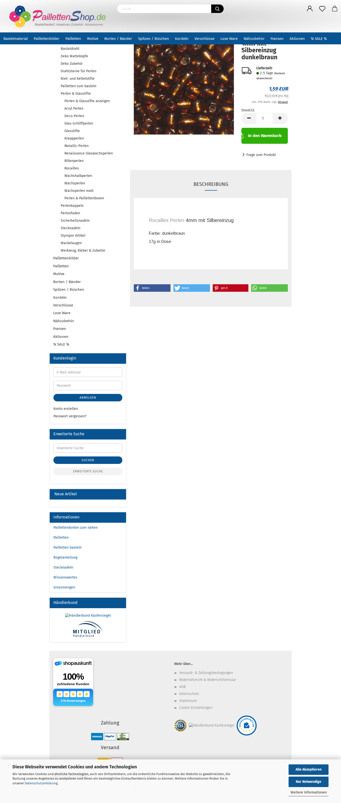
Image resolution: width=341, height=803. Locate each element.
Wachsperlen (74, 183)
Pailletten (73, 38)
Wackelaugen (71, 243)
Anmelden (88, 397)
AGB (182, 687)
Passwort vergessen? (69, 416)
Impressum (188, 701)
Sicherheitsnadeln (75, 221)
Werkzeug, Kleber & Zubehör (83, 250)
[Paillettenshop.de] (57, 16)
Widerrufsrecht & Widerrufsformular (207, 680)
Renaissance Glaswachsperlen (88, 153)
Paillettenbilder (46, 38)
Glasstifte (72, 131)
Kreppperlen (74, 138)
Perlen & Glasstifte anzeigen (87, 101)
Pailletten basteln (67, 547)
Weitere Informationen (309, 792)
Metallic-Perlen (76, 146)
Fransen (277, 38)
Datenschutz (189, 694)
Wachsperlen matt (79, 191)
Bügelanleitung (65, 557)
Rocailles (71, 168)
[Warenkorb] (335, 8)
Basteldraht (70, 49)
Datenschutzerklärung (41, 783)
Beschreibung (210, 184)
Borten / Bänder (118, 38)
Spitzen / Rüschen (153, 38)
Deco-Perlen (74, 116)
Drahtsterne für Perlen (78, 71)
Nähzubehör (254, 38)
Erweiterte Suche (88, 471)
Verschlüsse (204, 38)
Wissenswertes (65, 577)
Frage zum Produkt (261, 155)
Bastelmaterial (15, 38)
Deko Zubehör (72, 64)
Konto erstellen (65, 409)
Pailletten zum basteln (78, 86)
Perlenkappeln (72, 206)
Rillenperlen (74, 161)
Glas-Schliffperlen (78, 123)
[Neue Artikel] (120, 494)
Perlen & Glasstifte (76, 93)
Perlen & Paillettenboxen (84, 198)
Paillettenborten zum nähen (75, 527)
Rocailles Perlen (166, 220)
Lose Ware (229, 38)
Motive (92, 38)
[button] (152, 288)
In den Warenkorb (265, 135)
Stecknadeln (70, 228)
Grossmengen (64, 587)
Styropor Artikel (73, 235)
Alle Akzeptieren (309, 769)
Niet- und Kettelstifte (78, 78)
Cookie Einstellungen (195, 708)
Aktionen (297, 38)
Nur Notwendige (308, 782)
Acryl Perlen (73, 108)
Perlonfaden (70, 213)
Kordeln (181, 38)
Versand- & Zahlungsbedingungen (206, 673)
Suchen (88, 460)
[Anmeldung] (310, 8)
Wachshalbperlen (78, 176)
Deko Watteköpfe (74, 56)
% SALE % (319, 38)
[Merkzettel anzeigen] (322, 8)
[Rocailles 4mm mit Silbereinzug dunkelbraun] (184, 84)
